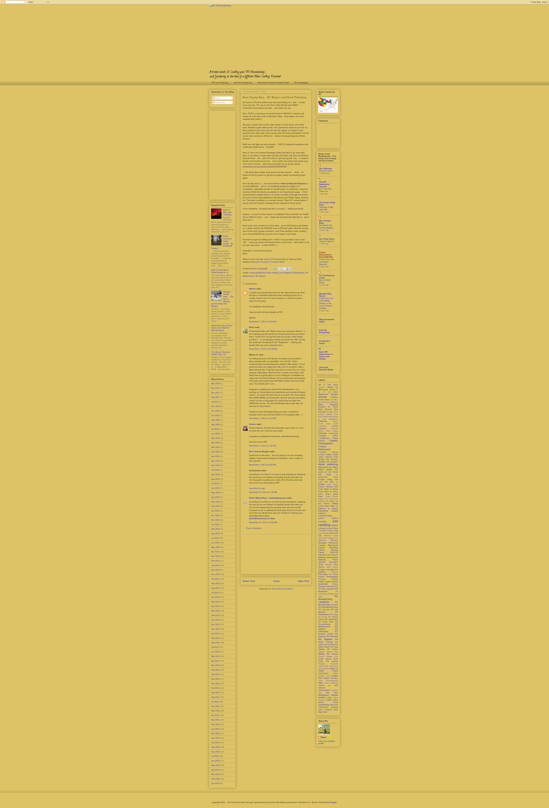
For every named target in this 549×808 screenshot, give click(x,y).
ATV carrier (322, 402)
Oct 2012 (215, 633)
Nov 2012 (215, 629)
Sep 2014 (215, 529)
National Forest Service (328, 555)
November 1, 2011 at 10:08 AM (263, 349)
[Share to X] (284, 268)
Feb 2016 (215, 452)
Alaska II (334, 390)
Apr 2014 (215, 551)
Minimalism (322, 540)
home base (323, 506)
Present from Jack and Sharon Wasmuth (326, 261)
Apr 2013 (215, 606)
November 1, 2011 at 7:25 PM (262, 446)
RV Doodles (322, 617)
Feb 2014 (215, 561)
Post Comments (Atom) (282, 589)
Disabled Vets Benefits (328, 462)
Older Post (303, 581)
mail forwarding (323, 533)
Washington (323, 695)
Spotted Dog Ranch (325, 295)
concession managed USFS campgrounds (328, 435)
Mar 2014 (215, 556)
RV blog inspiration (326, 589)
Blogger (333, 802)
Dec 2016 (215, 406)
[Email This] (279, 268)
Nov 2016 (215, 411)
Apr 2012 (215, 661)
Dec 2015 (215, 461)
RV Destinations (328, 613)
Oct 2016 (215, 415)
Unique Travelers (331, 678)
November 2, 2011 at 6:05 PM (262, 465)
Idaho (332, 506)
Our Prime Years (327, 239)
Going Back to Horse (328, 492)
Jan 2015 (215, 511)
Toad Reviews (323, 668)
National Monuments (328, 557)
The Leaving (332, 661)
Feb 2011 (215, 724)
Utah (320, 683)
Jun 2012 (215, 652)
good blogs (324, 494)
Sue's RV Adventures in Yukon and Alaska (326, 355)
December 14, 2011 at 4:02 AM (263, 522)
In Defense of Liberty (328, 507)
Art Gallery (334, 400)
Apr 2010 (215, 770)
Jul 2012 (215, 647)
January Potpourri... (327, 241)
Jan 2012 (215, 674)
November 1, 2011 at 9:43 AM (262, 321)
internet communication (325, 514)
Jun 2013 (215, 597)
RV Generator (331, 619)
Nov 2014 (215, 520)
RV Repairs (260, 276)
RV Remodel (332, 636)
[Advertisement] (275, 554)
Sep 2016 (215, 420)
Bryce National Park (325, 416)
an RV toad (324, 392)
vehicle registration (331, 683)
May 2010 (215, 765)
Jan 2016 (215, 456)
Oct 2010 (215, 742)
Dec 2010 (215, 733)
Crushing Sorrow (328, 452)
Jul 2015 (215, 483)
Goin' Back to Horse (328, 489)
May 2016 (215, 438)
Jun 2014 (215, 542)
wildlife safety (332, 700)
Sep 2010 (215, 747)
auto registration (332, 402)
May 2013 (215, 601)
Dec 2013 (215, 570)
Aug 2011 (215, 697)
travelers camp (324, 676)
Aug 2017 (215, 397)
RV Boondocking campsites (328, 599)
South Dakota (324, 659)
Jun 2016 (215, 433)
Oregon (321, 569)
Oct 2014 (215, 524)
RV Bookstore (298, 273)
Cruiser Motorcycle (324, 448)
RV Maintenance (328, 625)
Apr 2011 (215, 715)
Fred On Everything (324, 331)
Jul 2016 (215, 429)
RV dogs (334, 615)
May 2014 (215, 547)
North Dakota (332, 567)
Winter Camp (328, 702)
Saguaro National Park (328, 652)
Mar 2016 (215, 447)
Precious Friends (328, 579)
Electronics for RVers (328, 467)
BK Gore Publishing (220, 83)
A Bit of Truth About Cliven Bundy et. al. (220, 271)
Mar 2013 (215, 611)
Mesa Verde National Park (328, 538)
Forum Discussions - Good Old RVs (326, 254)
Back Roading (328, 404)
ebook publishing (257, 273)
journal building (328, 518)
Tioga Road (333, 666)
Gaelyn (252, 424)
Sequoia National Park (328, 656)
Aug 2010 (215, 752)
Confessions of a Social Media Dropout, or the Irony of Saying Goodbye (326, 303)
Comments (220, 102)
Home (276, 581)
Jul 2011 (215, 702)
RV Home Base (326, 622)
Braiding (330, 412)
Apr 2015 (215, 497)
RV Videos (332, 649)
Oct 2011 (215, 688)
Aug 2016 (215, 424)
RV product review (328, 632)
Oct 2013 (215, 579)
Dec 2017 (215, 388)
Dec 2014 (215, 515)
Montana (322, 543)
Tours (335, 673)
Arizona (322, 397)
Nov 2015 (215, 465)
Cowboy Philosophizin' (328, 442)
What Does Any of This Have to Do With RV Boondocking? (221, 328)
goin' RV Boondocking (243, 83)
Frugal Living (325, 479)
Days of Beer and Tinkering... (228, 212)
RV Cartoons (324, 610)
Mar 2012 (215, 665)
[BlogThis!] (282, 268)
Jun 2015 (215, 488)
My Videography (301, 83)
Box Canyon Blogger (259, 451)
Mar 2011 (215, 720)
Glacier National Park (328, 487)
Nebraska (328, 564)
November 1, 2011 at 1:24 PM (262, 418)
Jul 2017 (215, 402)
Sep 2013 (215, 583)
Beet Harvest (325, 409)
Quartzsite (323, 584)
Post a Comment (253, 528)
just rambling (285, 273)
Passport (335, 572)
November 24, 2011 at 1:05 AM (263, 492)
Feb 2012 (215, 670)
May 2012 (215, 656)
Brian (251, 327)
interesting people (328, 511)
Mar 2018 (215, 383)
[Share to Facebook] (287, 268)
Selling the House (328, 654)
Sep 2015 (215, 474)
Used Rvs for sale (257, 488)
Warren (252, 289)
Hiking (335, 503)
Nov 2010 (215, 738)
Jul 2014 (215, 538)
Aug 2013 (215, 588)
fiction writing (272, 273)
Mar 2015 (215, 502)
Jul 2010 (215, 756)
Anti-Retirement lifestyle (328, 393)
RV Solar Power (328, 645)
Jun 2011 (215, 706)
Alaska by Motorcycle (328, 388)
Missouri (334, 540)
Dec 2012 (215, 624)
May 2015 (215, 492)
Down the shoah (325, 171)
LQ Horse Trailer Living (328, 531)
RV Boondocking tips (328, 607)
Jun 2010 (215, 761)
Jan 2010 (215, 783)
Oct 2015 (215, 470)
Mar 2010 (215, 774)
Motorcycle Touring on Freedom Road (273, 83)
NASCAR (334, 552)
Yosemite (328, 710)
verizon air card (328, 685)
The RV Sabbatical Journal (324, 184)
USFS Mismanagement (328, 681)
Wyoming (334, 705)
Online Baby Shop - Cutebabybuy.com (267, 498)
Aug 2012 (215, 642)
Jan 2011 (215, 729)
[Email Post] (274, 268)
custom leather (325, 455)
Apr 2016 (215, 442)
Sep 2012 (215, 638)
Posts (217, 98)
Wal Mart (332, 693)
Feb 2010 (215, 779)
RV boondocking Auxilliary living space (328, 594)
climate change (332, 431)
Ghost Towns (332, 484)
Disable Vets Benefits (328, 459)
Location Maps (332, 528)
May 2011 (215, 711)
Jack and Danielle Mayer (326, 368)
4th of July (324, 385)
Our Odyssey (325, 168)
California (322, 421)
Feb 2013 (215, 615)
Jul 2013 (215, 592)
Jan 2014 (215, 565)
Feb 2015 (215, 506)
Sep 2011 (215, 692)
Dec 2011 (215, 679)
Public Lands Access (328, 581)
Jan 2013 (215, 620)
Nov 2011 (215, 683)
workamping (323, 705)
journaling (322, 522)
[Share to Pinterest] (290, 268)
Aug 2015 (215, 479)
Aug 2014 (215, 533)
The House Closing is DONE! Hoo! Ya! (220, 353)
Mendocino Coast (331, 535)
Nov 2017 (215, 393)
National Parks (328, 559)
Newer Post (249, 581)
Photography (332, 576)
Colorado (322, 433)
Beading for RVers (328, 407)
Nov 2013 (215, 574)
